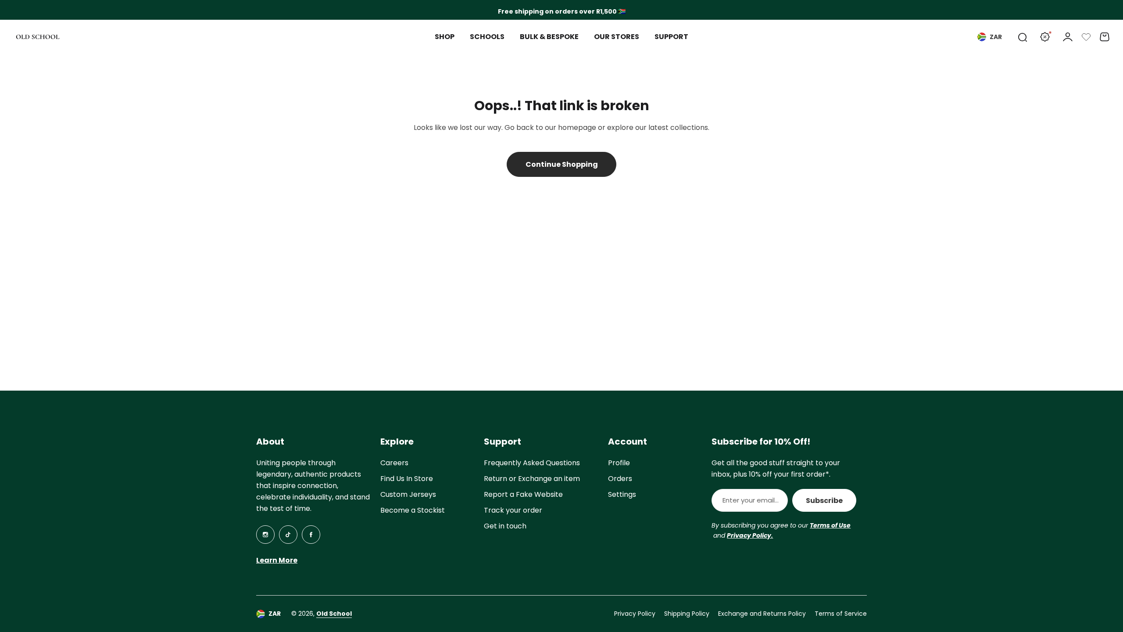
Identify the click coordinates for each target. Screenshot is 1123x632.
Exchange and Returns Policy (762, 613)
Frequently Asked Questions (532, 463)
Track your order (513, 510)
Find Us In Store (406, 479)
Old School (334, 613)
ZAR (996, 36)
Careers (394, 463)
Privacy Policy (634, 613)
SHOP (444, 37)
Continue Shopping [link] (562, 164)
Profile (619, 463)
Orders (620, 479)
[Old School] (37, 37)
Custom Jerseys (408, 494)
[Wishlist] (1086, 37)
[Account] (1067, 37)
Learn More (276, 560)
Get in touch (505, 526)
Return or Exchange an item (532, 479)
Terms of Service (841, 613)
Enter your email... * (750, 500)
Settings (622, 494)
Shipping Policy (686, 613)
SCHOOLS (487, 37)
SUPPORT (671, 37)
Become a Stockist (412, 510)
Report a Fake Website (523, 494)
